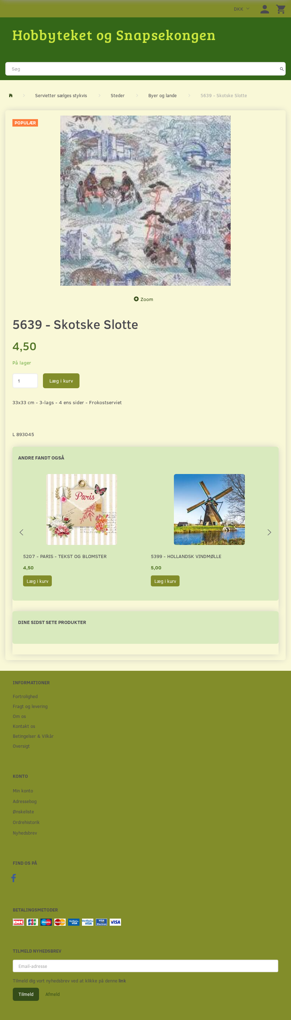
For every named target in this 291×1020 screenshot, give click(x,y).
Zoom (147, 299)
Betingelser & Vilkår (33, 736)
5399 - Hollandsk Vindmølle (186, 556)
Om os (19, 716)
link (121, 980)
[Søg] (282, 68)
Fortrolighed (25, 696)
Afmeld (52, 994)
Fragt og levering (30, 706)
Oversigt (21, 746)
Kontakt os (24, 726)
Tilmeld (25, 994)
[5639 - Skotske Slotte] (145, 201)
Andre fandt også (41, 457)
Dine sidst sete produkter (52, 622)
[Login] (265, 8)
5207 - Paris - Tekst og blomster (64, 556)
